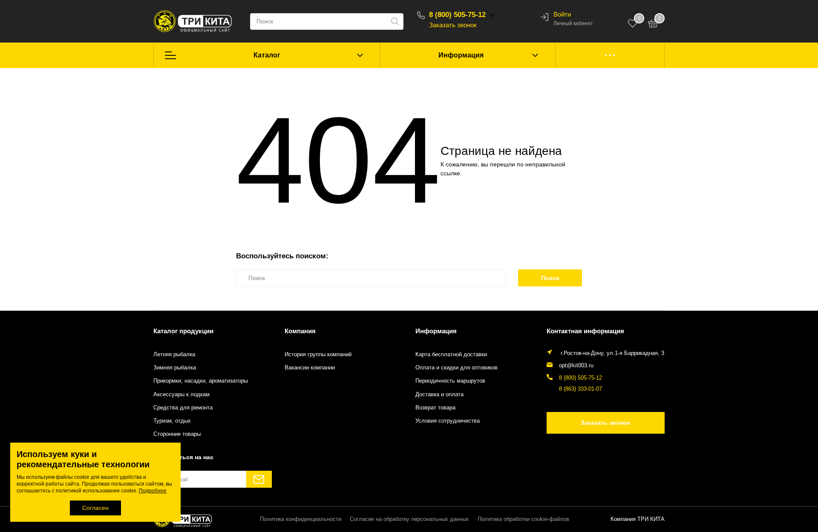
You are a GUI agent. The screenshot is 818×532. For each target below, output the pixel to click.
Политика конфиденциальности (300, 519)
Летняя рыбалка (174, 355)
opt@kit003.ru (576, 366)
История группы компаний (318, 355)
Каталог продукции (183, 331)
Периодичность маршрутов (450, 381)
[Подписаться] (259, 479)
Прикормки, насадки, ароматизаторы (200, 381)
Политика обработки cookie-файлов (523, 519)
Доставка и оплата (439, 395)
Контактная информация (585, 331)
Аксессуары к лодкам (181, 395)
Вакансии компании (310, 368)
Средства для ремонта (183, 408)
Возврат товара (435, 408)
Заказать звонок (453, 25)
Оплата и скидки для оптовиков (456, 368)
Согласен (95, 507)
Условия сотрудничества (447, 421)
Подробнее (153, 491)
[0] (653, 24)
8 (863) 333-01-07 (580, 389)
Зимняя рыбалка (174, 368)
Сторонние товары (177, 434)
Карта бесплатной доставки (451, 355)
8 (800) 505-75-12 (457, 15)
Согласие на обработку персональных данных (409, 519)
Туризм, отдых (172, 421)
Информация (461, 55)
